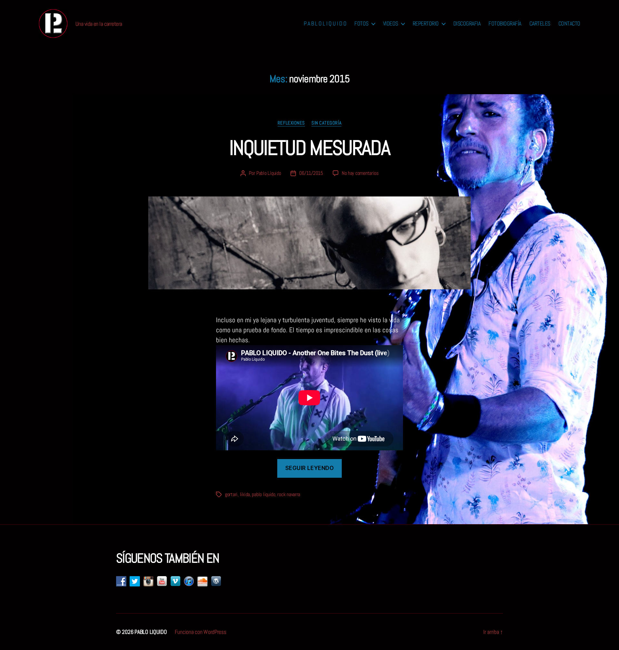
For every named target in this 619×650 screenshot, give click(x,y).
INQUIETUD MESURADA (309, 148)
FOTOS (361, 23)
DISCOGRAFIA (467, 23)
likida (245, 494)
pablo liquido (263, 494)
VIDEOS (390, 23)
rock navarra (288, 494)
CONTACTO (569, 23)
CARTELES (539, 23)
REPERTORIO (426, 23)
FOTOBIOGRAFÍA (504, 23)
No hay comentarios (360, 173)
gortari (231, 494)
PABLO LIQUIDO (150, 631)
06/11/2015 (311, 173)
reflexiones (291, 123)
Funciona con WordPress (200, 631)
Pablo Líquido (268, 173)
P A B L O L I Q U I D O (325, 23)
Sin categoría (326, 123)
